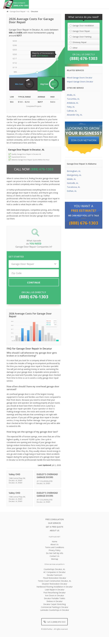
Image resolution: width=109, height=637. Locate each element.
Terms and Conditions (54, 547)
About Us (54, 544)
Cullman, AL (72, 111)
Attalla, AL (71, 95)
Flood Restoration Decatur (54, 578)
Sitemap (54, 559)
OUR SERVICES (54, 523)
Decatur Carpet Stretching (54, 604)
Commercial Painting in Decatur (54, 607)
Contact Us (54, 556)
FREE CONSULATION (54, 519)
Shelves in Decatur (54, 601)
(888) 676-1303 (33, 296)
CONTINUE (33, 282)
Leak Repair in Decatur (54, 589)
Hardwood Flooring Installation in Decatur (55, 586)
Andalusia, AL (72, 103)
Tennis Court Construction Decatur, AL (54, 581)
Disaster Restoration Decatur (54, 584)
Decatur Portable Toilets (54, 598)
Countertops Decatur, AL (54, 569)
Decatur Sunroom (54, 575)
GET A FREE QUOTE (54, 527)
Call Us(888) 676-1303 (55, 622)
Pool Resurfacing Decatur (54, 592)
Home (54, 541)
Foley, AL (71, 107)
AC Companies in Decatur (54, 572)
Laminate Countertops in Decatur (54, 610)
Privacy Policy (54, 550)
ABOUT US (54, 530)
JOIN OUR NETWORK (84, 140)
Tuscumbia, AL (73, 99)
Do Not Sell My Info (54, 553)
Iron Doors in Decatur (54, 595)
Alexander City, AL (74, 114)
